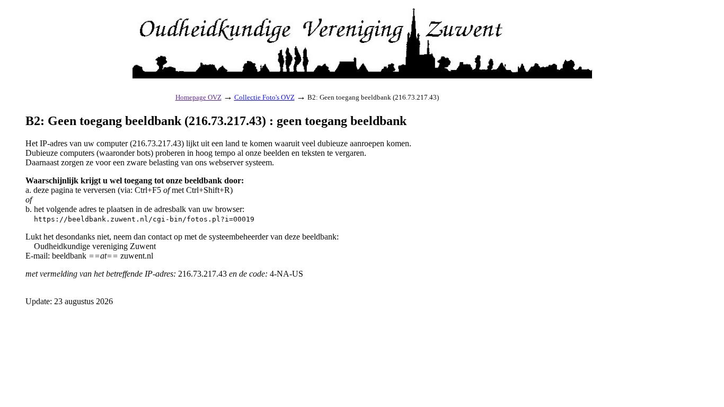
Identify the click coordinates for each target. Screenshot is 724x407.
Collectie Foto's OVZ (264, 97)
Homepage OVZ (198, 97)
